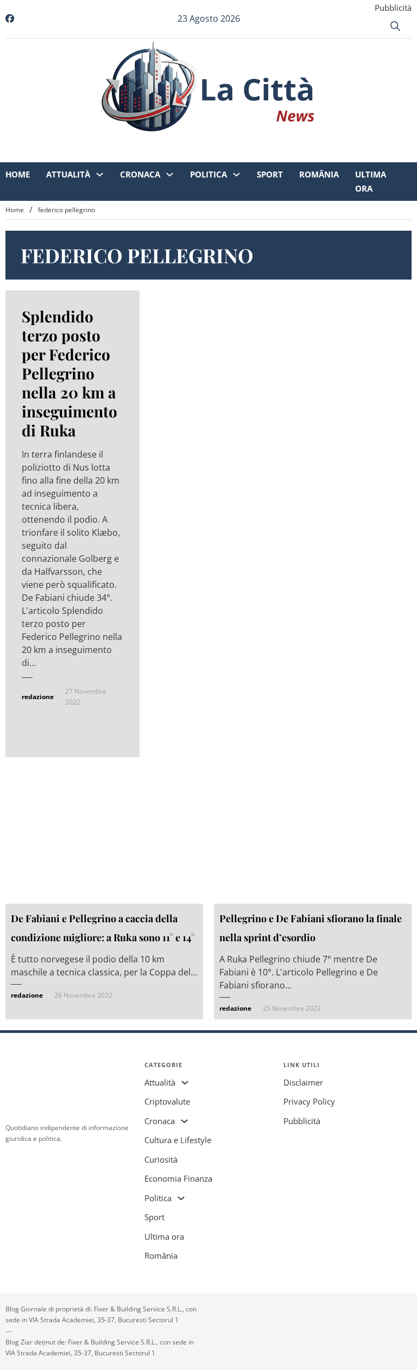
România (319, 141)
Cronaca (140, 141)
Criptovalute (167, 1101)
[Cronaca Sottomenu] (170, 141)
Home (17, 141)
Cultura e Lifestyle (177, 1139)
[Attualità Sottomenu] (100, 141)
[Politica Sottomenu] (236, 141)
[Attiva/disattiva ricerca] (395, 26)
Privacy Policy (309, 1101)
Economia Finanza (178, 1178)
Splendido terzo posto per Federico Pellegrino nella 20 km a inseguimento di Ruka (69, 373)
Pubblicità (393, 7)
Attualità (68, 141)
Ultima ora (370, 148)
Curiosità (161, 1159)
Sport (270, 141)
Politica (208, 141)
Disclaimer (303, 1082)
